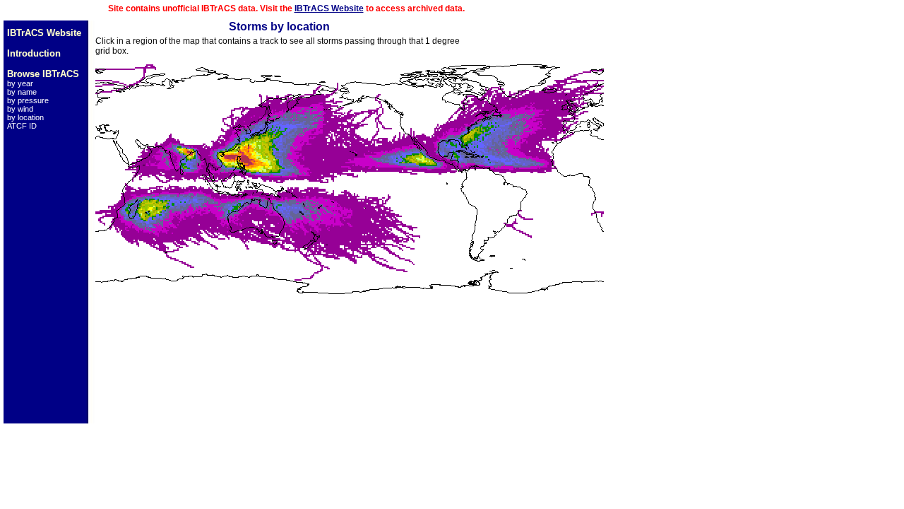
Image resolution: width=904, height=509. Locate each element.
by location (25, 117)
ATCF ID (22, 126)
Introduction (34, 53)
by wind (20, 109)
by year (20, 83)
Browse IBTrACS (43, 74)
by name (22, 92)
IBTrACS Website (329, 8)
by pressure (28, 100)
